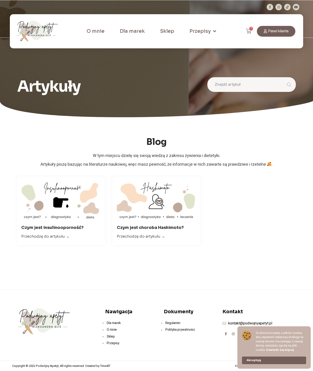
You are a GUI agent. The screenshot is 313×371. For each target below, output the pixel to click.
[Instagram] (278, 7)
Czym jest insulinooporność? (52, 227)
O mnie (95, 31)
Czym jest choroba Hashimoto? (150, 227)
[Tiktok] (287, 7)
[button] (276, 31)
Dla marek (132, 31)
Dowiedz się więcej (280, 350)
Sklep (167, 31)
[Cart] (251, 31)
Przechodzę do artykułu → (45, 236)
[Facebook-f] (270, 7)
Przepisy (200, 31)
